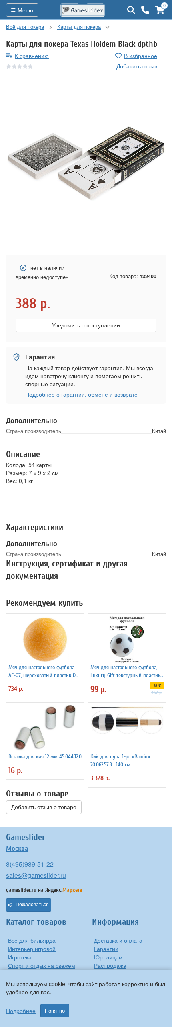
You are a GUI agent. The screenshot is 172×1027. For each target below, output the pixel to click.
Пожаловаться (32, 904)
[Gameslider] (82, 10)
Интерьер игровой (32, 949)
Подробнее (21, 1011)
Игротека (20, 957)
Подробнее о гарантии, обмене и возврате (81, 394)
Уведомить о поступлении (86, 325)
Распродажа (110, 965)
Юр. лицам (108, 957)
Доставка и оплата (118, 940)
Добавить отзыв (136, 66)
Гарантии (106, 949)
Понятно (55, 1010)
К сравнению (32, 56)
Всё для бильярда (32, 940)
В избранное (140, 56)
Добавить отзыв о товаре (43, 807)
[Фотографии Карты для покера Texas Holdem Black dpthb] (86, 163)
